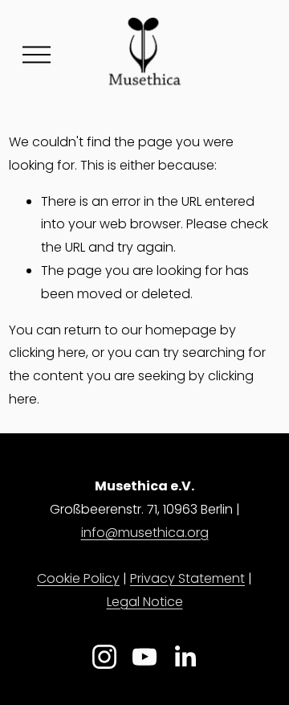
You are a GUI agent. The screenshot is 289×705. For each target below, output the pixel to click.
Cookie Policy (78, 578)
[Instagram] (104, 657)
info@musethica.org (145, 532)
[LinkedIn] (184, 657)
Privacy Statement (187, 578)
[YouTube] (144, 657)
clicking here (47, 352)
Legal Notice (145, 601)
